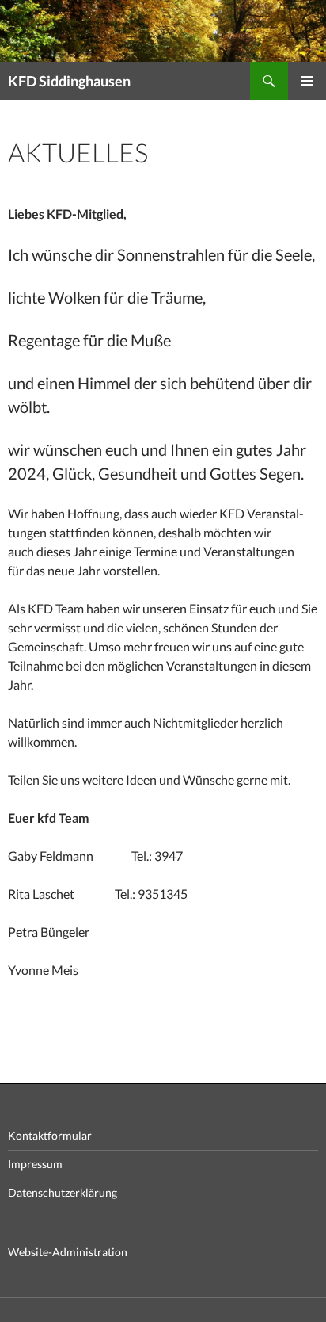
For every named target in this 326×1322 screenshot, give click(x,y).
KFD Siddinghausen (69, 81)
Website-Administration (67, 1252)
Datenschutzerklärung (62, 1192)
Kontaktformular (50, 1135)
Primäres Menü (307, 81)
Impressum (35, 1164)
